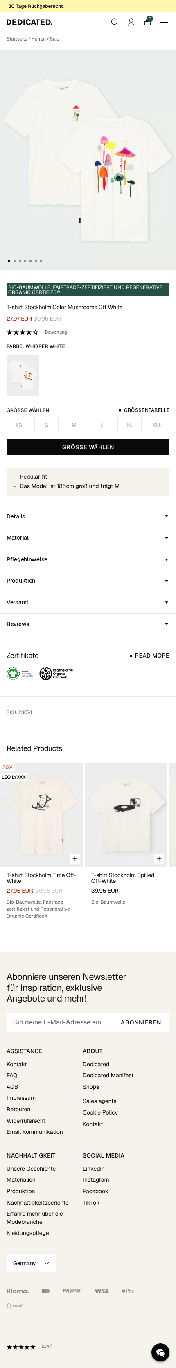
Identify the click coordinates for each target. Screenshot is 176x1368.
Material (18, 537)
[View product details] (41, 893)
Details (16, 516)
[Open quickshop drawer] (75, 859)
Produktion (21, 580)
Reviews (18, 624)
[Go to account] (131, 22)
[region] (88, 841)
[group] (41, 841)
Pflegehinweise (27, 559)
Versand (17, 602)
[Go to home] (29, 22)
